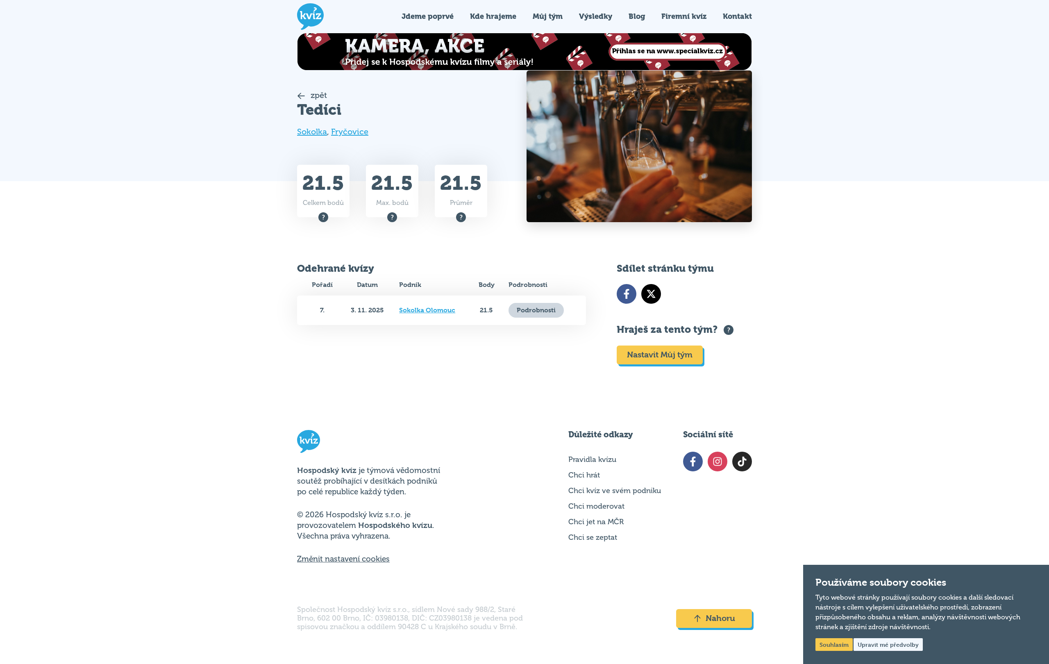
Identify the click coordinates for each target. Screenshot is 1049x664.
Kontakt (737, 16)
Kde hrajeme (493, 16)
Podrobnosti (536, 310)
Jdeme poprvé (428, 16)
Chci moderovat (596, 506)
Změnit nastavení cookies (343, 559)
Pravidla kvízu (592, 459)
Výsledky (595, 16)
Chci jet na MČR (596, 522)
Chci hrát (584, 475)
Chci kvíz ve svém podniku (614, 491)
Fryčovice (349, 131)
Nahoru (720, 618)
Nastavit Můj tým (660, 354)
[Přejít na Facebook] (626, 294)
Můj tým (548, 16)
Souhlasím (834, 644)
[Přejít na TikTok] (742, 461)
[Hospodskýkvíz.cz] (310, 16)
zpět (318, 95)
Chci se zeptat (592, 537)
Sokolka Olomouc (427, 310)
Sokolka (312, 131)
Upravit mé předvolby (888, 644)
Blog (637, 16)
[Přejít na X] (651, 294)
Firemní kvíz (683, 16)
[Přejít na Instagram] (717, 461)
